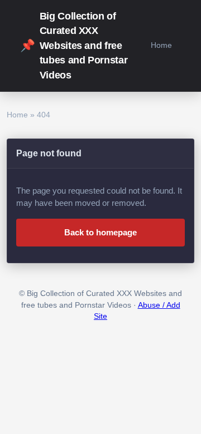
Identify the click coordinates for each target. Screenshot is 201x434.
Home (161, 45)
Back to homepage (100, 232)
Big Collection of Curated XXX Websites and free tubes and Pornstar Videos (73, 46)
